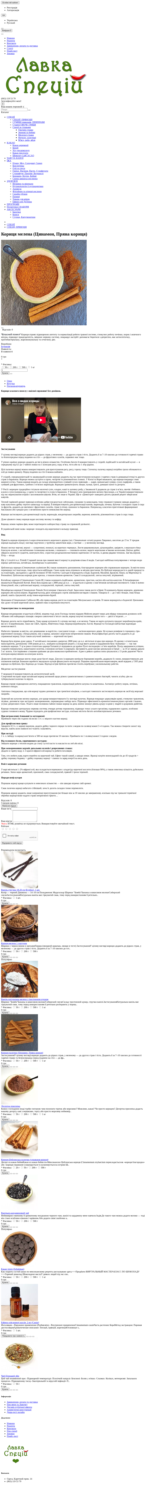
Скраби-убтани (20, 194)
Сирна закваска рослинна (25, 178)
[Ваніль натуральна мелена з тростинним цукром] (19, 997)
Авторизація (13, 10)
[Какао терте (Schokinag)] (19, 1266)
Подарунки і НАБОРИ (18, 207)
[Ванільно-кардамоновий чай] (19, 1210)
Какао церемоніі (20, 145)
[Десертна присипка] (19, 1103)
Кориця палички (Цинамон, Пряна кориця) (22, 1053)
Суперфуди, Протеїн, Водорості (28, 173)
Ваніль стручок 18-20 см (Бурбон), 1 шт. (20, 890)
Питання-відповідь (16, 386)
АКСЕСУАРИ (14, 209)
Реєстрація (12, 7)
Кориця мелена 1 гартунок (14, 943)
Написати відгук (9, 806)
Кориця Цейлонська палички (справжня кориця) (24, 1159)
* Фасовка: (6, 364)
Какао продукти (20, 153)
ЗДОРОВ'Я (12, 181)
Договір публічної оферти (19, 1407)
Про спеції (12, 1431)
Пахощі (16, 196)
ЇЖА (9, 160)
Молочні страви (26, 135)
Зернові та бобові (26, 132)
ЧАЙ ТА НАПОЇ (15, 158)
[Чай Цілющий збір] (19, 1373)
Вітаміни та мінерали (23, 184)
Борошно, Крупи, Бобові (24, 176)
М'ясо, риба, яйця (26, 140)
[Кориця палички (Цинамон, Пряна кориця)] (19, 1050)
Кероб (15, 148)
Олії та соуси (19, 168)
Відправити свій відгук (12, 843)
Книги (16, 214)
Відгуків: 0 (7, 329)
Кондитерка (18, 166)
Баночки (17, 212)
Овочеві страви (25, 130)
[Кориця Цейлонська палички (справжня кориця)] (19, 1157)
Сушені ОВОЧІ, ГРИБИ (24, 125)
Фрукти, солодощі (27, 137)
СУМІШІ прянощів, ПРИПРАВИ (29, 122)
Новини (11, 38)
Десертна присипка (10, 1106)
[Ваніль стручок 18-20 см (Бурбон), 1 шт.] (19, 887)
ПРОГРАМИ (13, 204)
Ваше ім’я (6, 808)
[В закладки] (2, 327)
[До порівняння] (17, 957)
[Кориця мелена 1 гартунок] (19, 941)
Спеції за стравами (22, 127)
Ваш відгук (6, 821)
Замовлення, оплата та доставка (22, 46)
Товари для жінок (21, 199)
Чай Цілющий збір (10, 1376)
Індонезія (5, 346)
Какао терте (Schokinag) (12, 1269)
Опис (9, 381)
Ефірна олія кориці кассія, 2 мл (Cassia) (20, 1322)
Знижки (11, 53)
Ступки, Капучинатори (24, 217)
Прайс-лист (12, 1436)
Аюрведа (17, 189)
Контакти (11, 43)
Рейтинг (5, 826)
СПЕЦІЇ (11, 117)
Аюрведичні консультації (19, 1409)
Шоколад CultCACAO (23, 155)
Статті (10, 48)
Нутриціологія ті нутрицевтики (28, 186)
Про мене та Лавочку (17, 1404)
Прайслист (12, 51)
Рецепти (11, 40)
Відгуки (11, 383)
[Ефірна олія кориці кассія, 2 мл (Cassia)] (19, 1320)
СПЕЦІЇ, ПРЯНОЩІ (22, 119)
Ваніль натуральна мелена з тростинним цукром (24, 999)
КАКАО (11, 142)
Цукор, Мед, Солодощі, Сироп (27, 163)
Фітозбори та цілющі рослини (27, 191)
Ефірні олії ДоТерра (22, 201)
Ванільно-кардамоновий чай (15, 1213)
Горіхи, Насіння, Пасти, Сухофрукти (30, 171)
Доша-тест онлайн (16, 1412)
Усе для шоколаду (21, 150)
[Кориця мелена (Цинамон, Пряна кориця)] (44, 324)
